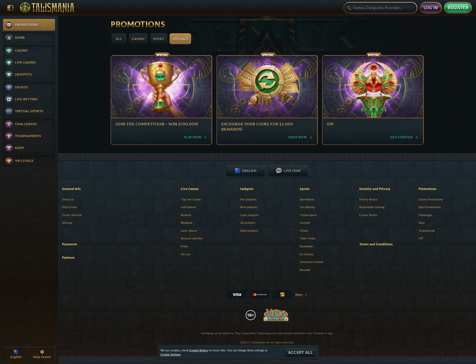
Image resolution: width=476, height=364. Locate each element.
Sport (158, 38)
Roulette (186, 215)
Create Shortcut (72, 215)
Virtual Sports (308, 215)
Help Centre (69, 207)
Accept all (300, 352)
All (119, 38)
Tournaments (426, 230)
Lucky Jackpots (249, 215)
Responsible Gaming (372, 207)
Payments (69, 244)
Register (458, 7)
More (301, 295)
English (249, 170)
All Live (185, 254)
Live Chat (292, 170)
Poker (184, 246)
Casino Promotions (430, 199)
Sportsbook (307, 199)
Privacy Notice (368, 199)
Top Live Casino (191, 199)
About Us (68, 199)
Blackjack (186, 222)
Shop (421, 222)
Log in (430, 7)
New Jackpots (248, 207)
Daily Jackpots (249, 230)
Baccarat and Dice (192, 238)
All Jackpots (247, 222)
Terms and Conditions (376, 244)
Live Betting (307, 207)
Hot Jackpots (248, 199)
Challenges (425, 215)
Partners (68, 257)
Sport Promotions (429, 207)
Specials (180, 38)
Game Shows (189, 230)
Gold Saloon (188, 207)
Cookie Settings (170, 354)
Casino (138, 38)
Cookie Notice (368, 215)
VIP (420, 238)
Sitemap (67, 222)
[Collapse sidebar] (10, 7)
